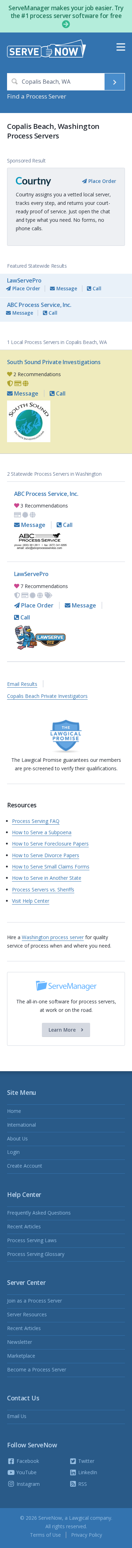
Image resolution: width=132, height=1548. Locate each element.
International (21, 1124)
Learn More (63, 1029)
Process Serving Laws (32, 1240)
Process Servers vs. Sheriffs (43, 889)
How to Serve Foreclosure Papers (50, 843)
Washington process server (53, 937)
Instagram (27, 1484)
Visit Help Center (30, 900)
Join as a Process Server (34, 1300)
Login (13, 1152)
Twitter (85, 1461)
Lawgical (79, 1517)
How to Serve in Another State (46, 877)
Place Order (101, 181)
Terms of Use (45, 1534)
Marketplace (21, 1355)
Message (66, 288)
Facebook (27, 1461)
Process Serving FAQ (35, 821)
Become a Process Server (36, 1369)
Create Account (24, 1165)
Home (14, 1111)
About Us (17, 1138)
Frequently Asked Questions (39, 1212)
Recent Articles (24, 1226)
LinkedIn (87, 1472)
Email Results (22, 684)
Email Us (16, 1416)
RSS (82, 1484)
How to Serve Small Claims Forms (50, 866)
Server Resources (27, 1314)
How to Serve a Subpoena (41, 832)
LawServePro (24, 280)
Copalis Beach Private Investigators (47, 696)
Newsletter (19, 1342)
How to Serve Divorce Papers (45, 855)
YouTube (26, 1472)
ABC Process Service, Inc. (39, 305)
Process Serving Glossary (35, 1254)
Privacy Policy (86, 1534)
